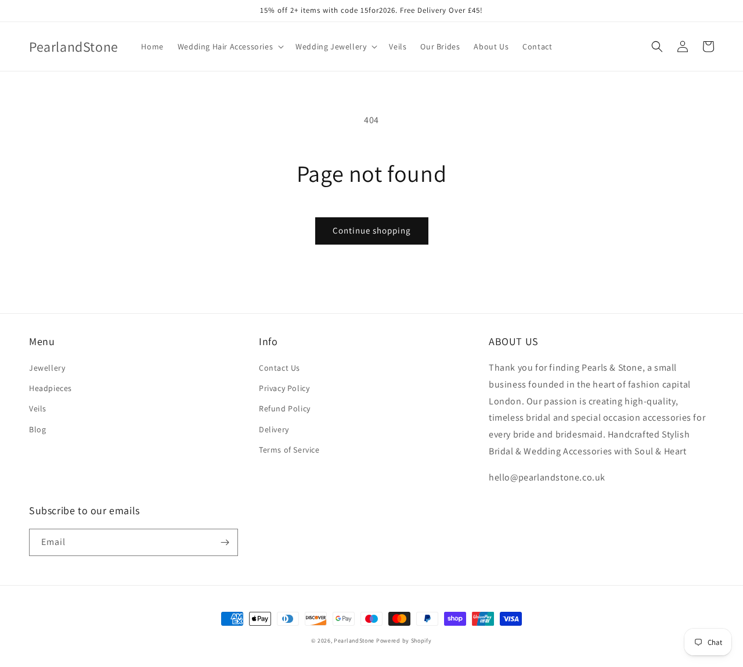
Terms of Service (289, 449)
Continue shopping (372, 230)
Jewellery (47, 368)
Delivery (274, 429)
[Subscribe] (224, 542)
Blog (37, 429)
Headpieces (50, 388)
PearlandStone (354, 640)
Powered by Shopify (404, 640)
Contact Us (279, 368)
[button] (229, 46)
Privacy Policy (284, 388)
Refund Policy (285, 408)
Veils (37, 408)
